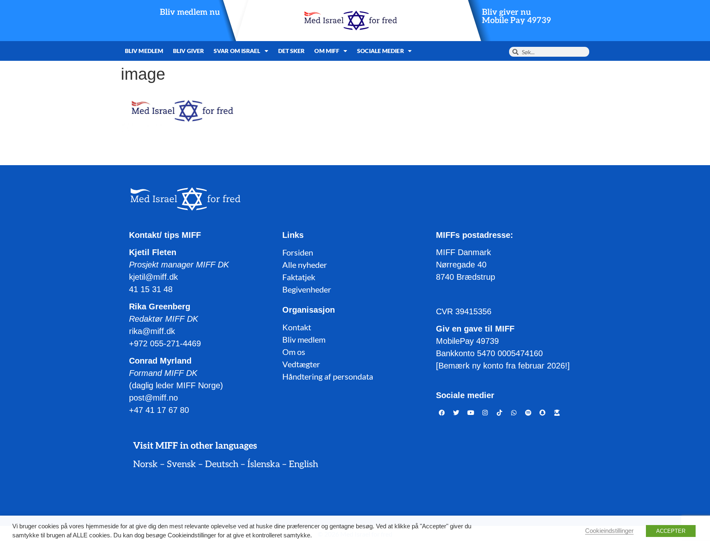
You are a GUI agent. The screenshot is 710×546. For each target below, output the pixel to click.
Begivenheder (306, 289)
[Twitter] (456, 412)
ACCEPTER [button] (670, 531)
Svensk (181, 464)
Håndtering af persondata (327, 376)
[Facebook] (442, 412)
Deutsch (221, 464)
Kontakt (296, 327)
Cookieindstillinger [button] (609, 531)
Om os (293, 352)
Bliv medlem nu (190, 12)
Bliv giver (188, 50)
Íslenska (263, 464)
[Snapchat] (543, 412)
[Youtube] (471, 412)
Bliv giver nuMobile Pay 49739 (516, 16)
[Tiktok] (499, 412)
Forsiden (297, 252)
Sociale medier (380, 50)
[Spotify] (528, 412)
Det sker (291, 50)
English (303, 464)
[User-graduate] (557, 412)
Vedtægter (301, 364)
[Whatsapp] (514, 412)
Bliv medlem (144, 50)
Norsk (145, 464)
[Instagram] (485, 412)
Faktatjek (298, 277)
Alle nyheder (304, 265)
